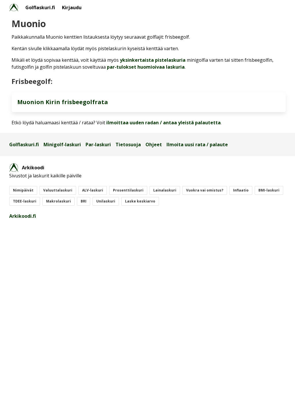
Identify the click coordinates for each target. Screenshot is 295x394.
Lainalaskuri (164, 190)
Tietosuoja (128, 144)
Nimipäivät (23, 190)
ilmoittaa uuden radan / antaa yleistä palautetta (163, 122)
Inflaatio (241, 190)
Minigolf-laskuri (62, 144)
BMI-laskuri (268, 190)
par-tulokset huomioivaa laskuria (146, 67)
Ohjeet (153, 144)
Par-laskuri (98, 144)
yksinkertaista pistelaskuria (153, 60)
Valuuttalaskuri (57, 190)
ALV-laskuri (92, 190)
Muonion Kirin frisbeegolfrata (62, 102)
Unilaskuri (105, 201)
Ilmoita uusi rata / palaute (197, 144)
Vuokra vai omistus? (204, 190)
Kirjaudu (72, 7)
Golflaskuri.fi (40, 7)
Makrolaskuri (58, 201)
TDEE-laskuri (24, 201)
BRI (83, 201)
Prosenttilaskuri (128, 190)
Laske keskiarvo (140, 201)
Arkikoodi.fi (22, 216)
